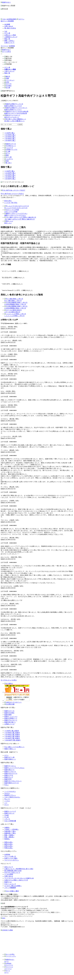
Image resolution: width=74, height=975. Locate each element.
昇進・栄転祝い (9, 837)
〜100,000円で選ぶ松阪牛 (12, 740)
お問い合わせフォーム (11, 947)
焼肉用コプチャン (10, 795)
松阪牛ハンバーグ (10, 811)
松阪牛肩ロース (9, 769)
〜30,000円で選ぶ (10, 138)
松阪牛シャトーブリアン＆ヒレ (14, 768)
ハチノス (7, 819)
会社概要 (7, 24)
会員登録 (7, 854)
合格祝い (7, 827)
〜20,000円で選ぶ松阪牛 (12, 734)
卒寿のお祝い (8, 848)
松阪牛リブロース (10, 771)
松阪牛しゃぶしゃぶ (10, 716)
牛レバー (7, 799)
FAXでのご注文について (12, 872)
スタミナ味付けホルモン (12, 797)
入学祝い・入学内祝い (11, 829)
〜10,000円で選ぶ (10, 135)
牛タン (6, 785)
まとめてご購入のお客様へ (13, 886)
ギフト (6, 755)
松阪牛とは (8, 882)
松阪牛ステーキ (9, 711)
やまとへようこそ (10, 884)
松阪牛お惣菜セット (10, 718)
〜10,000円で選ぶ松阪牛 (12, 732)
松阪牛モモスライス (10, 773)
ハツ (5, 803)
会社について (8, 867)
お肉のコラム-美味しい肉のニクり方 (16, 880)
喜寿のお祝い (8, 842)
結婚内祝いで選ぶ (10, 833)
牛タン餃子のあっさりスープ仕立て (12, 193)
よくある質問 (8, 874)
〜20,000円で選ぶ (10, 136)
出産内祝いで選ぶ (10, 831)
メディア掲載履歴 (10, 887)
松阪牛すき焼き (9, 713)
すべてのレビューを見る (9, 680)
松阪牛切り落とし (10, 722)
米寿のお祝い (8, 846)
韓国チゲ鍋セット (10, 749)
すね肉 (6, 815)
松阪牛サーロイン (10, 766)
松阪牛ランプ (8, 777)
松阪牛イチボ (8, 775)
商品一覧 (7, 39)
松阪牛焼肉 (8, 714)
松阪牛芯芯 (8, 779)
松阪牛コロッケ (9, 813)
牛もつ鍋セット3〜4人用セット (14, 747)
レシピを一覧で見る (10, 202)
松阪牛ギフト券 (9, 757)
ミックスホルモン (10, 791)
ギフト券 (7, 33)
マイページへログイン (11, 860)
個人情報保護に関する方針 (13, 870)
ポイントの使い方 (10, 856)
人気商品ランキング (10, 37)
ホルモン (7, 793)
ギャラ (6, 804)
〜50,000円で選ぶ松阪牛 (12, 738)
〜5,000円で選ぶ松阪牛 (11, 731)
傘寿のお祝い (8, 844)
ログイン (21, 19)
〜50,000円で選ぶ (10, 140)
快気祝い (7, 839)
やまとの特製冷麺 (10, 821)
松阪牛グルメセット (10, 720)
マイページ (4, 46)
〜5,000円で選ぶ (9, 133)
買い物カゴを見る (10, 28)
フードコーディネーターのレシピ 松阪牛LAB (19, 878)
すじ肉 (6, 817)
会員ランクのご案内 (10, 858)
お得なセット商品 (10, 35)
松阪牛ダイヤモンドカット (13, 781)
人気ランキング (9, 71)
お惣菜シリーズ (9, 724)
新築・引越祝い (9, 835)
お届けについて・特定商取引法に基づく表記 (18, 869)
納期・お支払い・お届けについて (15, 951)
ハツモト (7, 801)
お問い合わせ (8, 26)
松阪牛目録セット (10, 759)
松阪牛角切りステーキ (11, 783)
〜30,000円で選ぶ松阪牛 (12, 736)
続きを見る (8, 201)
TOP (5, 31)
